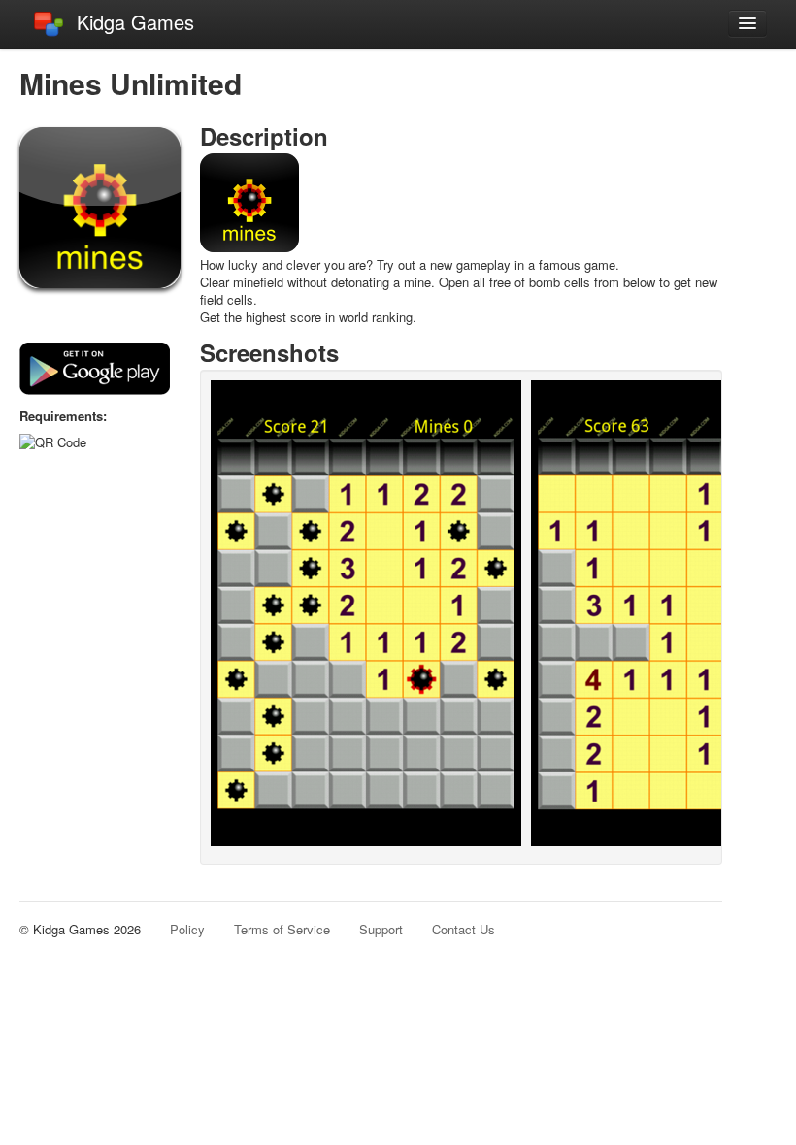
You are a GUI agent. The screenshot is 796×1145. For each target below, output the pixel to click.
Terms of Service (282, 929)
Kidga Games (135, 22)
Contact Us (463, 929)
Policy (187, 929)
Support (381, 929)
